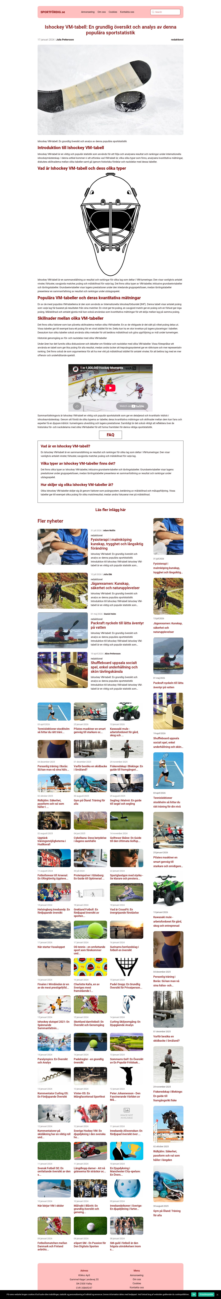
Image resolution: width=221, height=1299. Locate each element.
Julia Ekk (107, 574)
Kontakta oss (127, 12)
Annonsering (88, 12)
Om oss (102, 12)
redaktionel (177, 39)
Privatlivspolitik (206, 1294)
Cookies (113, 12)
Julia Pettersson (65, 39)
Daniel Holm (110, 614)
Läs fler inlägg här (110, 510)
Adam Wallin (109, 530)
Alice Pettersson (113, 653)
